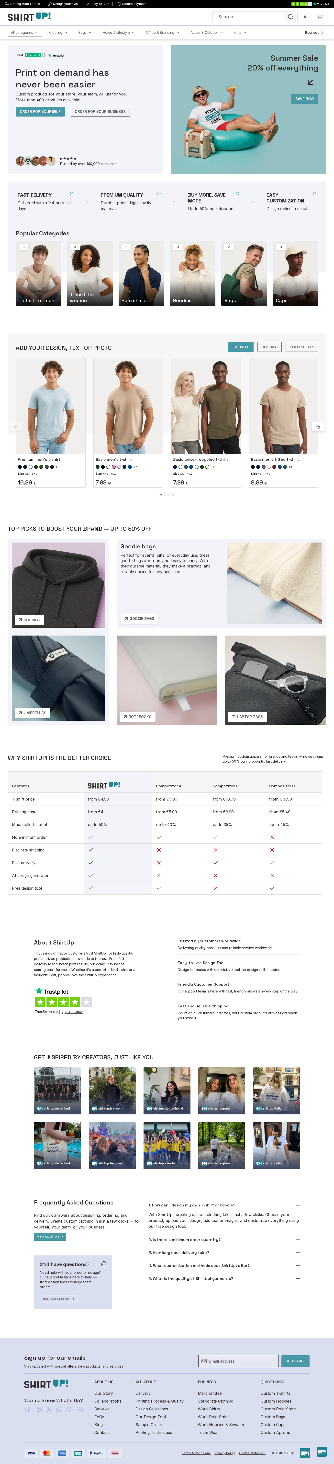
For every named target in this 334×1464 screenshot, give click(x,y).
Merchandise (210, 1393)
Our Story (103, 1393)
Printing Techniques (153, 1432)
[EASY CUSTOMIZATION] (291, 201)
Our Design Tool (150, 1416)
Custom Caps (273, 1424)
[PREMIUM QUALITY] (131, 201)
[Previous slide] (15, 426)
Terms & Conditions (196, 1453)
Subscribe (295, 1361)
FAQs (99, 1416)
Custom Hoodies (276, 1401)
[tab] (161, 495)
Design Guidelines (151, 1408)
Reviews (102, 1408)
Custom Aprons (275, 1432)
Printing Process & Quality (159, 1401)
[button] (25, 32)
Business (312, 32)
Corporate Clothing (215, 1401)
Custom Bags (273, 1416)
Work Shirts (209, 1408)
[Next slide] (318, 426)
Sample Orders (149, 1424)
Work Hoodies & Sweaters (222, 1424)
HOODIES (270, 347)
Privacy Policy (224, 1453)
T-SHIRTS (240, 347)
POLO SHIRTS (302, 347)
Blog (98, 1424)
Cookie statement (252, 1453)
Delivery (143, 1393)
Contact (101, 1432)
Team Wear (208, 1432)
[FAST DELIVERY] (45, 201)
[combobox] (255, 16)
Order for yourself (40, 111)
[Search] (290, 17)
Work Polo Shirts (214, 1416)
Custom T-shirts (275, 1393)
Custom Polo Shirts (279, 1408)
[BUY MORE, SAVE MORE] (213, 201)
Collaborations (107, 1401)
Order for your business (100, 111)
